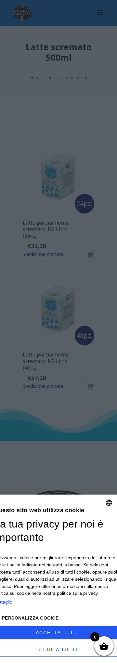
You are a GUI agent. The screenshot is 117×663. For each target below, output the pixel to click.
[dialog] (58, 579)
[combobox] (109, 502)
